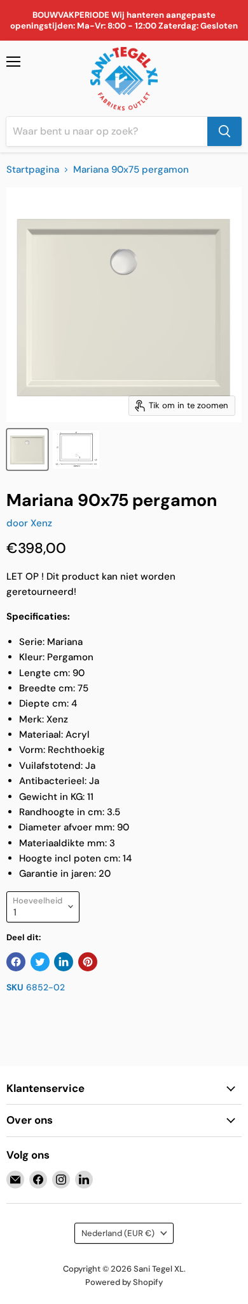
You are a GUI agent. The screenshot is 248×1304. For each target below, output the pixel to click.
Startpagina (32, 169)
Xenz (41, 523)
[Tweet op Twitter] (40, 961)
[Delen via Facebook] (15, 961)
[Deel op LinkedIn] (63, 961)
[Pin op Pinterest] (87, 961)
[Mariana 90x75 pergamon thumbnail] (27, 449)
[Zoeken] (224, 131)
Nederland (118, 1233)
